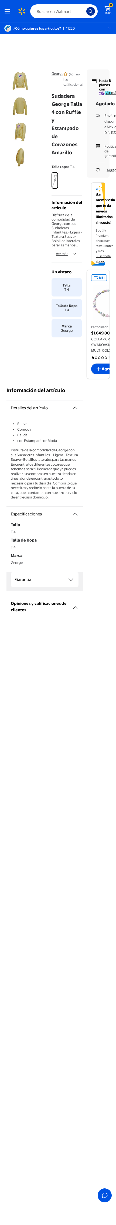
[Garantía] (71, 579)
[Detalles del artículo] (75, 408)
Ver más (62, 254)
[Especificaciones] (75, 514)
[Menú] (8, 11)
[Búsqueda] (90, 11)
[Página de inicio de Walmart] (21, 11)
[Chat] (105, 1195)
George (57, 73)
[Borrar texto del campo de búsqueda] (83, 11)
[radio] (55, 180)
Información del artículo (35, 390)
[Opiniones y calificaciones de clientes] (75, 605)
